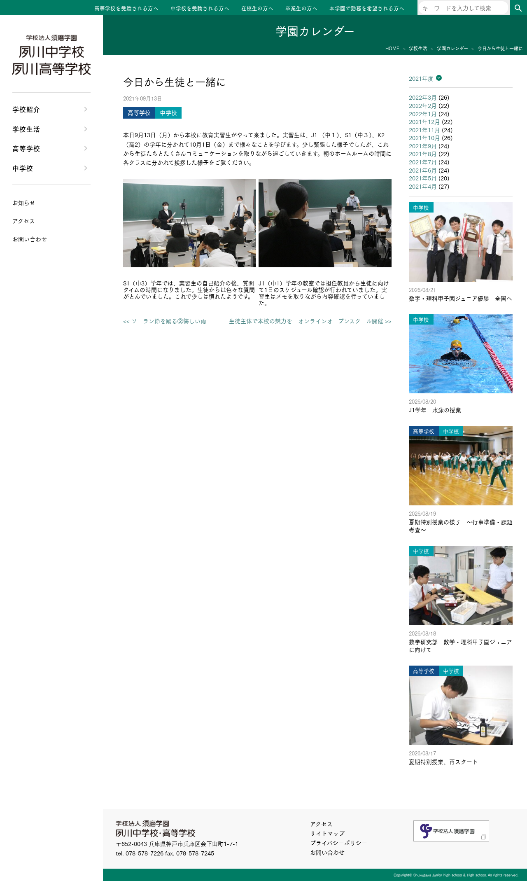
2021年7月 (423, 161)
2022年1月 (423, 113)
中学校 (22, 168)
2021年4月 (423, 186)
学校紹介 (26, 109)
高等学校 (26, 148)
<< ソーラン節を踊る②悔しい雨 (164, 321)
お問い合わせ (327, 852)
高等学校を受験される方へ (126, 8)
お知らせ (23, 202)
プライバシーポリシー (338, 842)
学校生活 (26, 128)
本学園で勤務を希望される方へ (366, 8)
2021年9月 (423, 145)
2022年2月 (423, 105)
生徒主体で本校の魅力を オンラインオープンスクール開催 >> (310, 321)
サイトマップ (327, 833)
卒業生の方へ (301, 8)
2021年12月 (424, 121)
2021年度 (421, 78)
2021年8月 (423, 153)
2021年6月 (423, 170)
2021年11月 (424, 129)
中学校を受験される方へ (199, 8)
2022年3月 (423, 97)
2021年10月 (424, 137)
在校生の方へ (257, 8)
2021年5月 (423, 177)
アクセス (321, 823)
